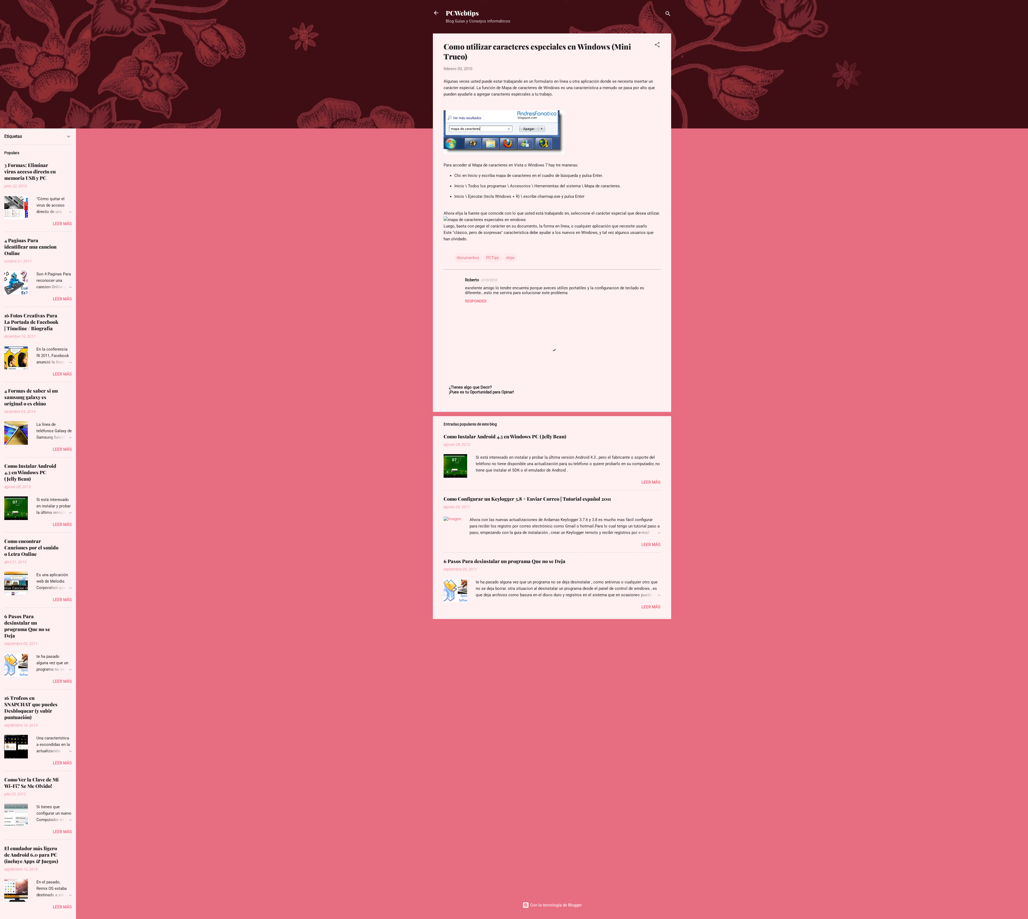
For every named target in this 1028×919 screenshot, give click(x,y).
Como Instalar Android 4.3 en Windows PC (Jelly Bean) (505, 436)
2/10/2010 (489, 280)
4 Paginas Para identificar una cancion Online (30, 246)
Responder (475, 301)
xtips (510, 257)
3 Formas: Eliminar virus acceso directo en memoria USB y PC (30, 171)
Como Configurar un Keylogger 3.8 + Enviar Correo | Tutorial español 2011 (527, 499)
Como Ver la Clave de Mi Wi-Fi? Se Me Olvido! (31, 782)
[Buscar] (668, 14)
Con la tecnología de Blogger (555, 905)
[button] (657, 45)
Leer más (650, 482)
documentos (468, 257)
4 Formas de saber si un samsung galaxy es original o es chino (31, 397)
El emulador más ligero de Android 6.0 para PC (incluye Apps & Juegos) (31, 854)
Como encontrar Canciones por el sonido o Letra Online (31, 547)
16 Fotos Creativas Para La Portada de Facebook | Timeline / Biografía (31, 322)
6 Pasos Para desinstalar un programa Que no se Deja (504, 561)
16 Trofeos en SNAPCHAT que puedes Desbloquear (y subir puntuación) (31, 707)
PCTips (492, 257)
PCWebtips (462, 13)
